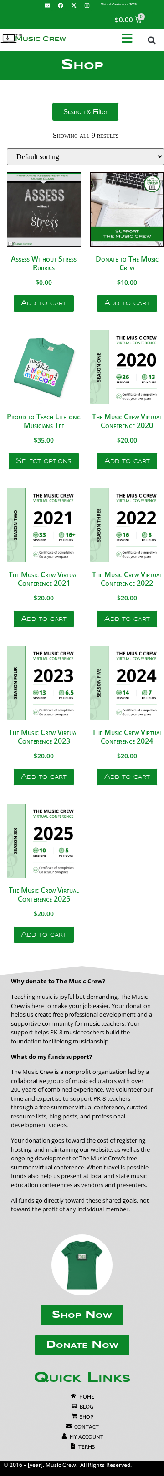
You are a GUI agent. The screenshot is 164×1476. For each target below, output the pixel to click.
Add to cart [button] (44, 303)
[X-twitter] (73, 5)
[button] (151, 40)
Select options (44, 461)
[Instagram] (87, 5)
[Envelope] (47, 5)
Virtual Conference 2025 (119, 4)
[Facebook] (60, 5)
